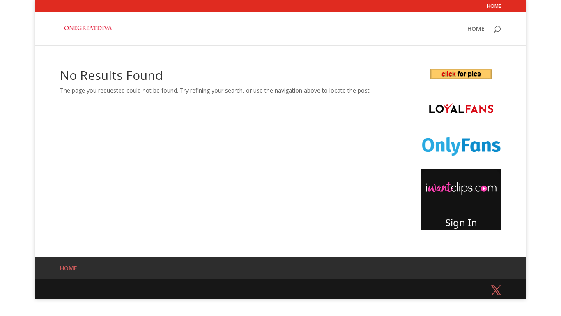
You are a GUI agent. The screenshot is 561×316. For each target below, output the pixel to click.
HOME (494, 6)
